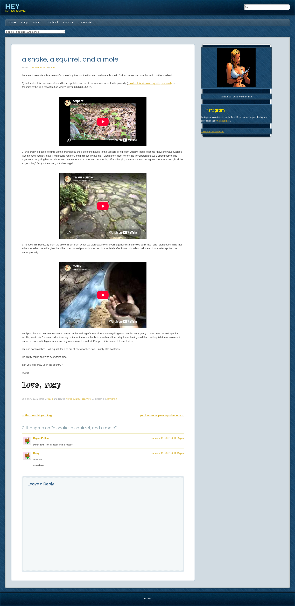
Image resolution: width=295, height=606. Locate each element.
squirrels (86, 399)
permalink (112, 399)
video (50, 399)
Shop (24, 22)
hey (12, 6)
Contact (52, 22)
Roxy (36, 453)
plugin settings (222, 120)
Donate (68, 22)
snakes (77, 399)
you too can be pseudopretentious (162, 415)
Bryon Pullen (41, 438)
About (37, 22)
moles (69, 399)
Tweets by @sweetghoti (212, 131)
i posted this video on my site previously (150, 83)
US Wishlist (85, 22)
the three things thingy (37, 415)
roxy (53, 67)
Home (12, 22)
